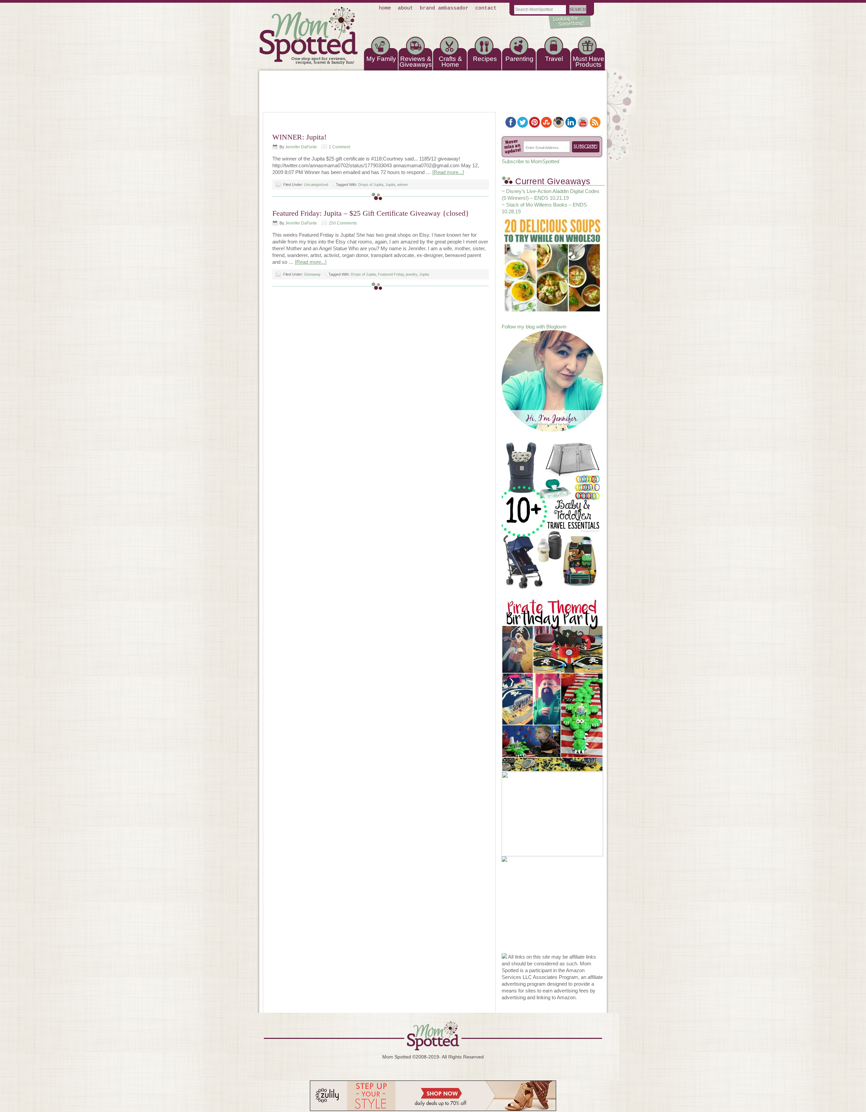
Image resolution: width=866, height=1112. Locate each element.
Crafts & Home (450, 61)
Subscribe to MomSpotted (530, 161)
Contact (486, 8)
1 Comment (339, 147)
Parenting (519, 59)
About (405, 8)
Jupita (390, 185)
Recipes (485, 59)
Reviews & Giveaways (416, 61)
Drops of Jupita (370, 185)
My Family (381, 59)
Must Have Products (588, 61)
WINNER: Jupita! (299, 137)
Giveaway (312, 274)
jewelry (411, 274)
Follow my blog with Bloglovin (534, 326)
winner (402, 185)
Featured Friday (391, 274)
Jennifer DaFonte (301, 147)
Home (385, 8)
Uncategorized (316, 185)
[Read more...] (448, 172)
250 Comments (343, 223)
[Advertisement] (552, 911)
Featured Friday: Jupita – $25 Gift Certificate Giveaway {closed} (370, 213)
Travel (554, 59)
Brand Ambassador (444, 8)
